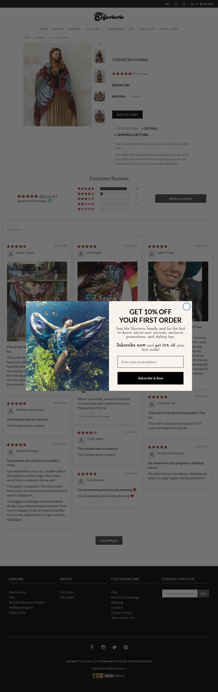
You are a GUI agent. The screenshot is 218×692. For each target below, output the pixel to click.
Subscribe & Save (150, 378)
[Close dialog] (186, 306)
